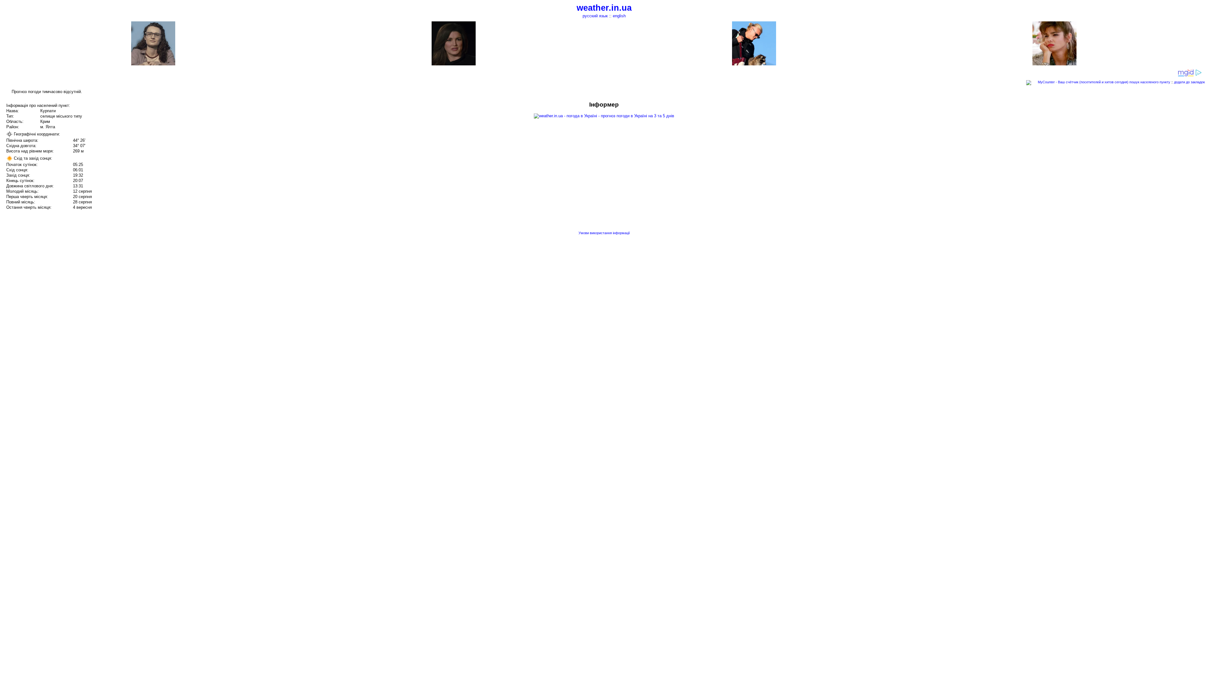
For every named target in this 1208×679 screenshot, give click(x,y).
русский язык (595, 16)
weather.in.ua (604, 8)
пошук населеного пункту (1149, 82)
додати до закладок (1189, 82)
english (619, 16)
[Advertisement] (1144, 145)
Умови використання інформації (604, 233)
